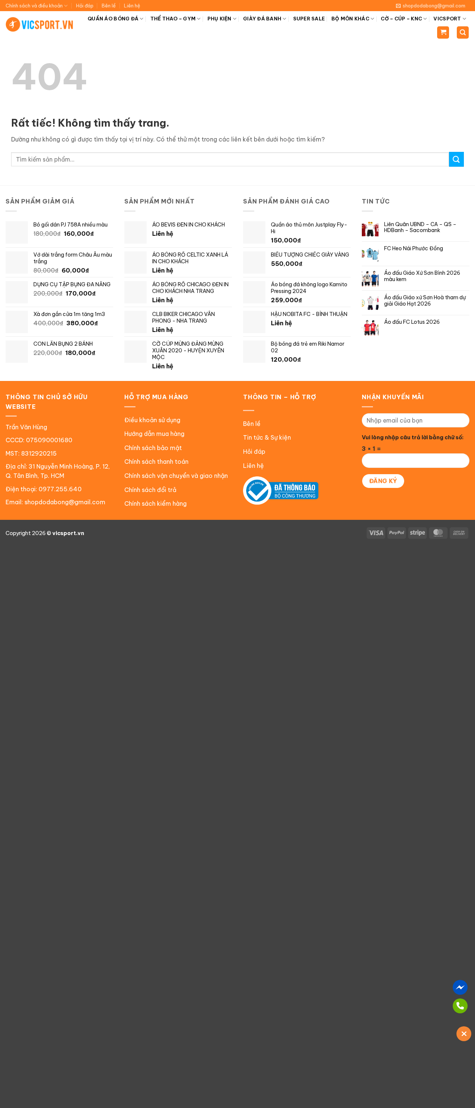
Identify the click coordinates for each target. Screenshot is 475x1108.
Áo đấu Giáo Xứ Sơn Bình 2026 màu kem (422, 276)
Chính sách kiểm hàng (155, 503)
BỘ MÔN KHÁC (350, 19)
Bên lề (109, 6)
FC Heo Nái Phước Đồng (413, 248)
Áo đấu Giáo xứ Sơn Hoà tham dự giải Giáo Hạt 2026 (425, 300)
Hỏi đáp (85, 6)
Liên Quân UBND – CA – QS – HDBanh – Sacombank (420, 227)
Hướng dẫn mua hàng (154, 433)
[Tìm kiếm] (463, 32)
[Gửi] (456, 159)
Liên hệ (132, 6)
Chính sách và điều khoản (34, 6)
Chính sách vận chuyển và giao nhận (176, 475)
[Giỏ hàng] (443, 32)
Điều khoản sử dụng (152, 420)
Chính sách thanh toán (156, 461)
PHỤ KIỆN (219, 19)
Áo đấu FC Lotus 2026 (412, 322)
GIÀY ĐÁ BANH (262, 19)
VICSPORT (447, 19)
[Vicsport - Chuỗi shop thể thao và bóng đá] (40, 24)
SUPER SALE (309, 19)
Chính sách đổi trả (150, 489)
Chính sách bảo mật (153, 448)
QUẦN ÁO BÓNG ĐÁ (113, 19)
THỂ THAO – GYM (173, 19)
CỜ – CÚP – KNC (401, 19)
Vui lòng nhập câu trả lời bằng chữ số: (412, 437)
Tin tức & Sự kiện (267, 437)
